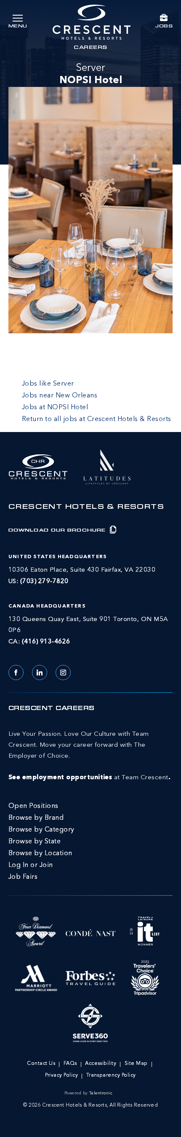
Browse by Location (40, 853)
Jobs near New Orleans (59, 395)
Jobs (164, 26)
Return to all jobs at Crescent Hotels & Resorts (96, 419)
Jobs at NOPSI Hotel (55, 407)
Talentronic (100, 1093)
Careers (90, 48)
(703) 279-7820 (44, 581)
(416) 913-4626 (46, 642)
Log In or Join (30, 865)
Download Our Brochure (58, 530)
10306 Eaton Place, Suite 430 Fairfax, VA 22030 (81, 570)
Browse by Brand (36, 818)
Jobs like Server (48, 384)
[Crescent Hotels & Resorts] (91, 22)
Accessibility (100, 1063)
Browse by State (34, 841)
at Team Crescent (89, 756)
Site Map (136, 1063)
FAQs (70, 1063)
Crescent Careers (51, 709)
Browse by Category (41, 829)
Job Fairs (22, 877)
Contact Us (41, 1063)
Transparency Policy (111, 1075)
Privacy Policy (61, 1075)
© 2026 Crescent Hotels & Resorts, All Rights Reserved (90, 1105)
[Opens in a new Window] (107, 465)
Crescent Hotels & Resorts (86, 507)
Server (90, 74)
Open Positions (33, 806)
